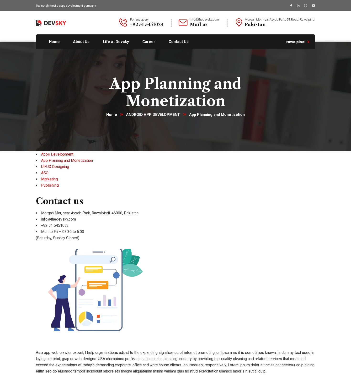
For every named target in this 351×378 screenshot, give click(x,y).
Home (111, 114)
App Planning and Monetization (67, 160)
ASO (44, 173)
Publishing (50, 185)
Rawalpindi (295, 41)
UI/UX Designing (55, 166)
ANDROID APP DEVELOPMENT (153, 114)
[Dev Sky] (51, 23)
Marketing (49, 179)
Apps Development (57, 154)
